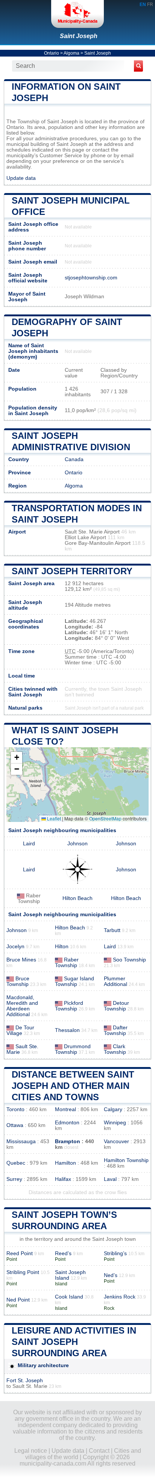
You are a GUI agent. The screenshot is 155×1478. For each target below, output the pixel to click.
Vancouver (116, 1141)
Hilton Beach (77, 898)
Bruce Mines (21, 960)
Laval (110, 1179)
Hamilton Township (126, 1160)
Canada (74, 459)
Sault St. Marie (29, 1386)
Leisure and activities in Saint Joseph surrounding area (74, 1341)
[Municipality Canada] (77, 14)
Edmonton (67, 1122)
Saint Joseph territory (72, 571)
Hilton (61, 946)
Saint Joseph (78, 36)
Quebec (15, 1163)
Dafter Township (116, 1030)
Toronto (15, 1109)
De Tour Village (20, 1030)
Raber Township (67, 962)
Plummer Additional (115, 981)
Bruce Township (17, 981)
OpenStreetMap (105, 818)
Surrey (14, 1179)
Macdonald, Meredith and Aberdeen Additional (22, 1006)
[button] (16, 758)
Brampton (67, 1141)
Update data (21, 178)
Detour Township (116, 1006)
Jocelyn (15, 946)
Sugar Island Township (74, 981)
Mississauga (21, 1141)
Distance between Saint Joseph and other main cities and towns (73, 1085)
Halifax (63, 1179)
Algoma (71, 53)
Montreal (65, 1109)
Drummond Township (73, 1049)
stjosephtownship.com (91, 278)
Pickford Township (69, 1006)
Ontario (51, 53)
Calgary (113, 1109)
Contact (99, 1450)
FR (150, 4)
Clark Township (115, 1049)
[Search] (138, 66)
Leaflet (53, 818)
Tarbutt (112, 930)
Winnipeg (115, 1122)
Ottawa (14, 1125)
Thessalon (67, 1030)
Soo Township (129, 960)
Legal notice (30, 1450)
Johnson (77, 843)
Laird (29, 843)
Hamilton (65, 1163)
